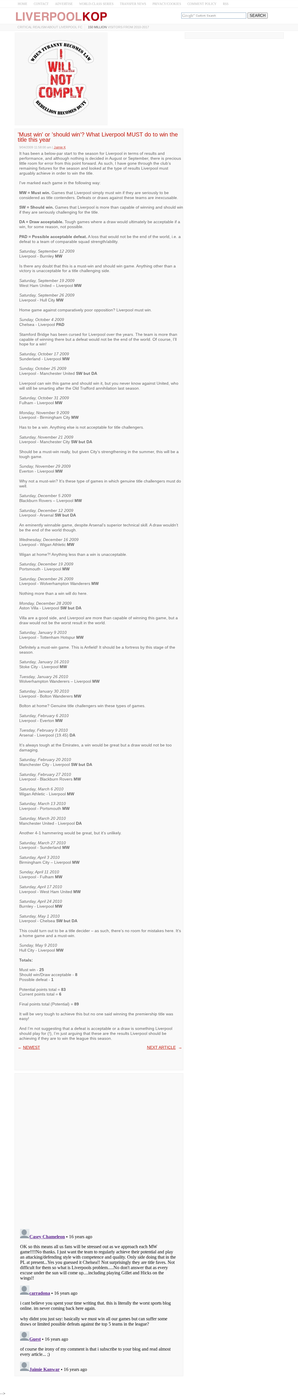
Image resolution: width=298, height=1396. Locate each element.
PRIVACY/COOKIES (166, 4)
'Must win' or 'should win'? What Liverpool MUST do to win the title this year (98, 137)
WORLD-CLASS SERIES (96, 4)
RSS (225, 4)
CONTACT (41, 4)
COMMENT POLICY (202, 4)
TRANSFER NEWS (133, 4)
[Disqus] (99, 1149)
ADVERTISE (64, 4)
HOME (22, 4)
